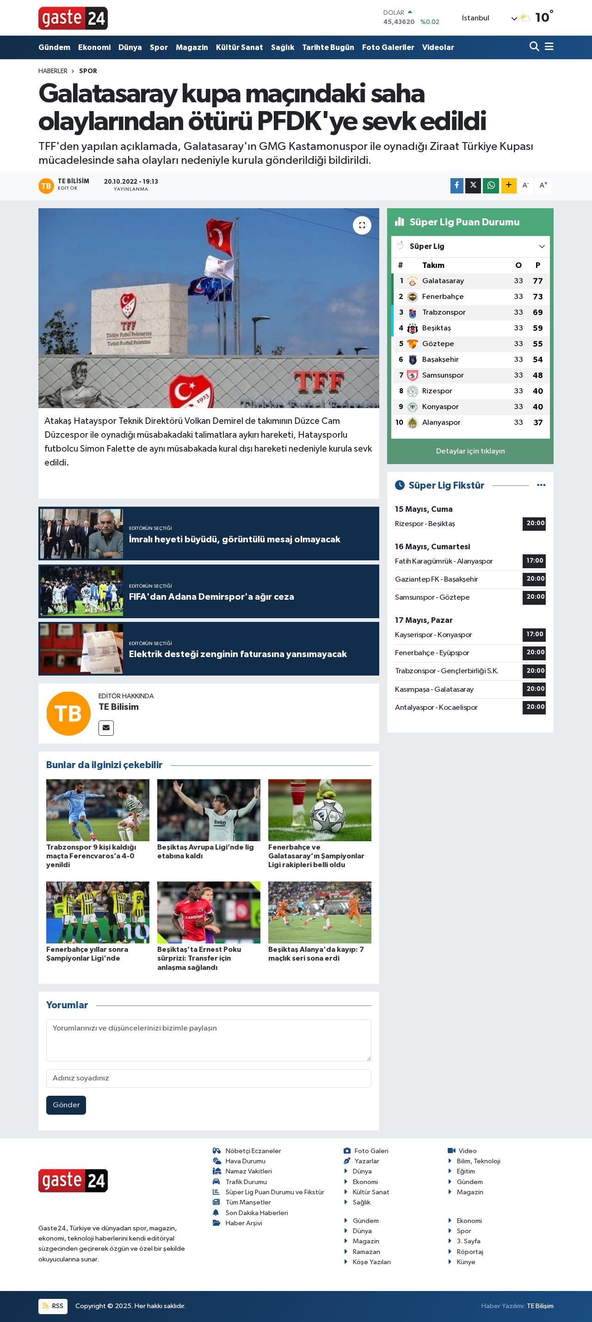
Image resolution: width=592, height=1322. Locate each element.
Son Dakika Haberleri (257, 1213)
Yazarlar (367, 1161)
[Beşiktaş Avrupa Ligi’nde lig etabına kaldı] (208, 810)
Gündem (54, 47)
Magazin (192, 47)
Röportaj (470, 1251)
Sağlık (282, 47)
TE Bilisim (119, 707)
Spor (159, 47)
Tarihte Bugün (328, 47)
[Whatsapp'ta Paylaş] (491, 185)
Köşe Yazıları (372, 1262)
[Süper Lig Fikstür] (541, 486)
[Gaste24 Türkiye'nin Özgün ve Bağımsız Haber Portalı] (73, 17)
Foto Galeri (371, 1151)
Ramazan (366, 1251)
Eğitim (466, 1171)
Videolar (438, 47)
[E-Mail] (106, 728)
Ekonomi (94, 47)
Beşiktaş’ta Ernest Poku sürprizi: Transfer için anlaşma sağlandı (199, 958)
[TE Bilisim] (68, 713)
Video (468, 1151)
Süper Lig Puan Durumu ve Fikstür (275, 1192)
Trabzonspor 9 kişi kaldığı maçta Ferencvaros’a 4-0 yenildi (91, 856)
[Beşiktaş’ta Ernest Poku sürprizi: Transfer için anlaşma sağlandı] (208, 912)
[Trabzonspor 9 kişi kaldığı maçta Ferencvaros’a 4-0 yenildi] (97, 810)
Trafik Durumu (246, 1182)
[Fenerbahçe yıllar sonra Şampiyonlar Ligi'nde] (97, 912)
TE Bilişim (540, 1306)
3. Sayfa (469, 1241)
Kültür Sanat (239, 47)
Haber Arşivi (244, 1223)
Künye (466, 1262)
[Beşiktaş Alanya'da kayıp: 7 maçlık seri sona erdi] (319, 912)
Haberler (53, 71)
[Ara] (535, 47)
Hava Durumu (245, 1161)
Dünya (130, 47)
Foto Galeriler (388, 47)
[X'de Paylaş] (473, 185)
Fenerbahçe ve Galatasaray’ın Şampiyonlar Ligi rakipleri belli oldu (316, 856)
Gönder (66, 1105)
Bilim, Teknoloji (478, 1161)
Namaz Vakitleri (249, 1171)
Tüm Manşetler (248, 1202)
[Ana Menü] (547, 47)
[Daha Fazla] (509, 185)
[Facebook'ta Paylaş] (456, 185)
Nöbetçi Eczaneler (253, 1151)
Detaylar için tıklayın (470, 451)
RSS (57, 1306)
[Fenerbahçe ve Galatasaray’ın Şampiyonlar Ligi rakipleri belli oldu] (319, 810)
